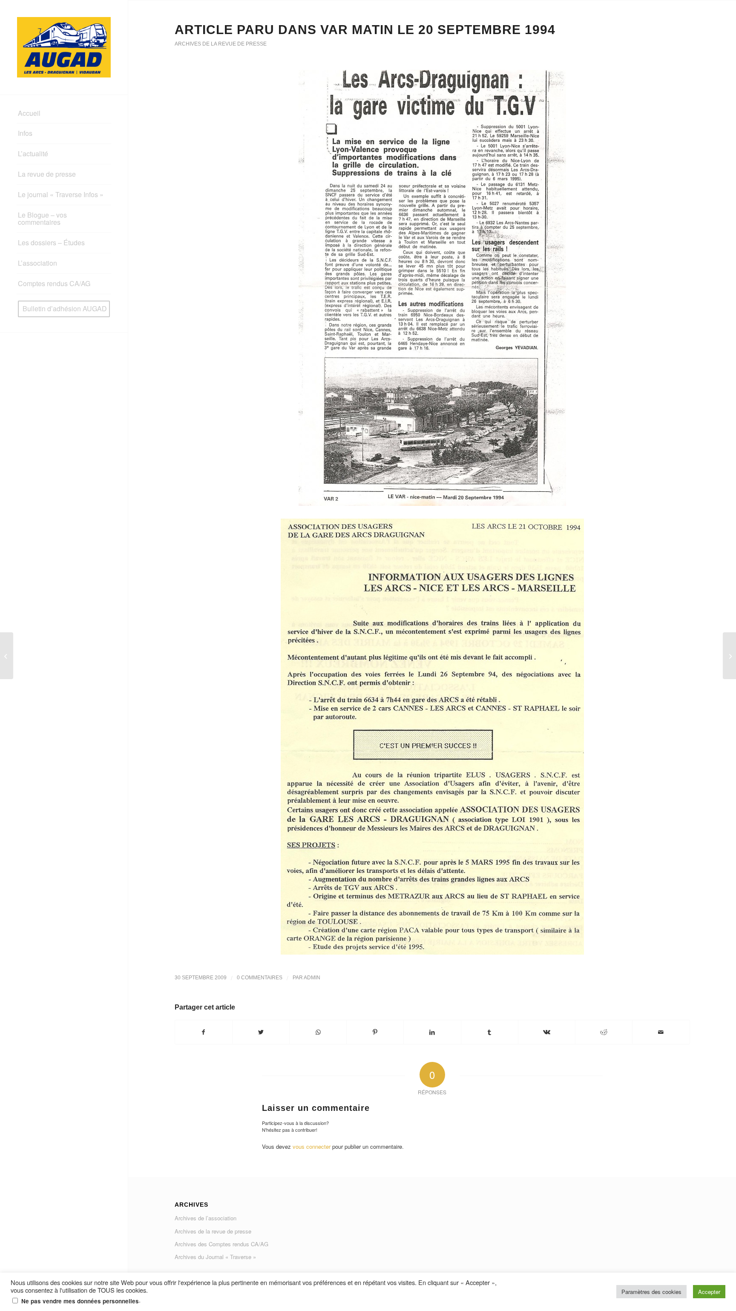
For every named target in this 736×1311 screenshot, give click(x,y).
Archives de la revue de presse (221, 44)
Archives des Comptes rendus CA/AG (221, 1244)
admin (312, 978)
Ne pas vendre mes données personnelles (80, 1301)
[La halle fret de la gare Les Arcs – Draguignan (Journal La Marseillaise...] (6, 655)
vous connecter (312, 1146)
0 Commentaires (259, 978)
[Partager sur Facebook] (203, 1032)
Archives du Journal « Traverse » (215, 1257)
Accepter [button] (709, 1292)
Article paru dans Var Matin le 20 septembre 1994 (365, 30)
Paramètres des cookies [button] (651, 1292)
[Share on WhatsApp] (318, 1032)
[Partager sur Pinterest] (375, 1032)
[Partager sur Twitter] (261, 1032)
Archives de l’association (205, 1218)
